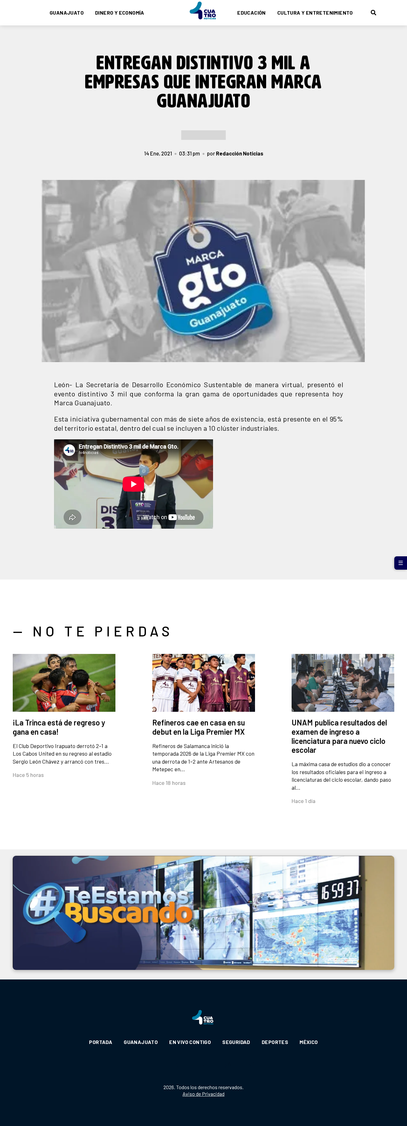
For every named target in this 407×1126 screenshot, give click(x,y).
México (309, 1042)
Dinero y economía (119, 13)
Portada (100, 1042)
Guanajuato (67, 13)
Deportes (275, 1042)
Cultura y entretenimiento (315, 13)
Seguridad (236, 1042)
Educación (251, 13)
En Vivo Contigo (190, 1042)
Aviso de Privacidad (203, 1094)
